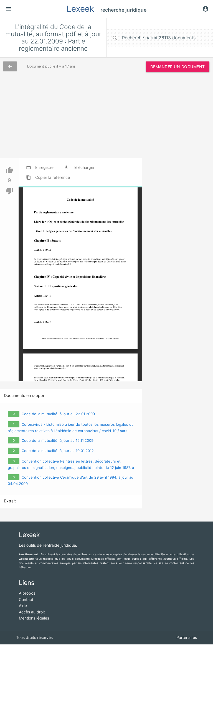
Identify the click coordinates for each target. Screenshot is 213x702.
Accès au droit (32, 612)
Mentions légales (34, 618)
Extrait (10, 501)
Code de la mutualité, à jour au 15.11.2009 (57, 440)
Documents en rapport (25, 395)
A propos (27, 593)
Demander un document (177, 66)
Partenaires (186, 637)
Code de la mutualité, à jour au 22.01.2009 (58, 414)
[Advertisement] (177, 105)
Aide (23, 605)
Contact (26, 599)
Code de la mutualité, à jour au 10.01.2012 (58, 450)
